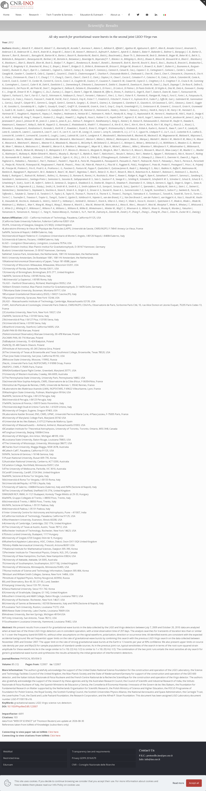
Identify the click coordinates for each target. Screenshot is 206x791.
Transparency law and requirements (91, 751)
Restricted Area (11, 758)
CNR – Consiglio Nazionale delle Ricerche (93, 764)
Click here (53, 731)
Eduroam (8, 764)
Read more (178, 783)
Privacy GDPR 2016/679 (84, 758)
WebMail (7, 751)
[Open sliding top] (203, 3)
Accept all (194, 783)
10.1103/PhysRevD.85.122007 (22, 706)
